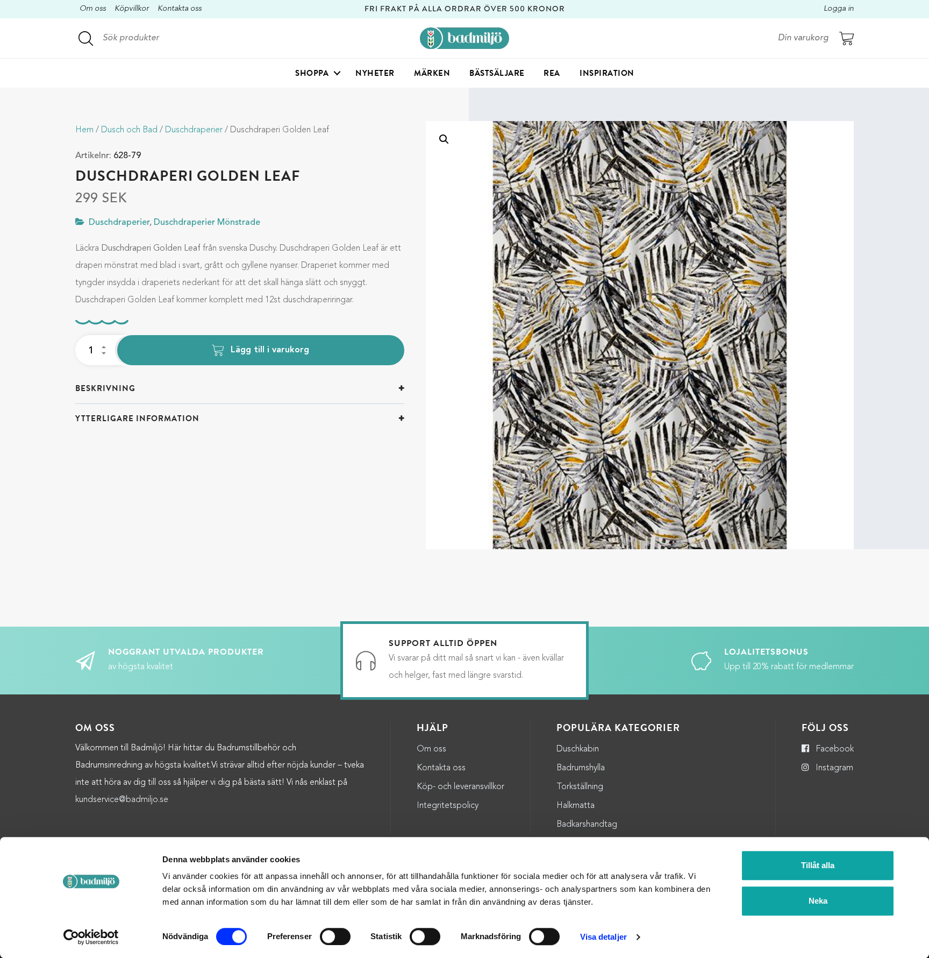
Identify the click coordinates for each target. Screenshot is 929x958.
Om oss (93, 9)
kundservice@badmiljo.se (121, 800)
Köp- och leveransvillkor (460, 787)
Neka (818, 900)
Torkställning (579, 787)
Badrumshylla (580, 768)
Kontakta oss (180, 9)
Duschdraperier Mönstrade (207, 222)
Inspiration (607, 73)
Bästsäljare (497, 73)
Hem (84, 130)
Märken (432, 73)
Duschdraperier (194, 130)
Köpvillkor (132, 9)
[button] (444, 139)
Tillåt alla (817, 865)
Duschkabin (577, 749)
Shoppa (311, 73)
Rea (552, 73)
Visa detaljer (603, 936)
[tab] (239, 388)
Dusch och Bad (129, 130)
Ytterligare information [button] (137, 418)
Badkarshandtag (586, 824)
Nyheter (375, 73)
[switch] (335, 936)
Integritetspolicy (447, 805)
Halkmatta (575, 805)
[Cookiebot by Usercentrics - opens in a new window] (91, 937)
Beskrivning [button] (105, 388)
